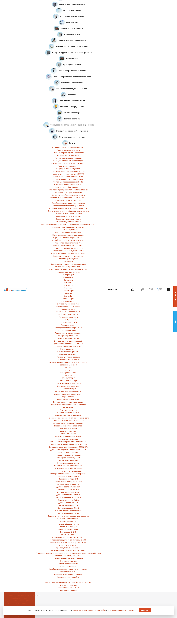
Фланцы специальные (68, 564)
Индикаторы (68, 298)
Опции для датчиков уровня (68, 169)
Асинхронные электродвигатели (68, 394)
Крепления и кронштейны (68, 577)
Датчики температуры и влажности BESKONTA (68, 447)
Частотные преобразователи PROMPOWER (68, 198)
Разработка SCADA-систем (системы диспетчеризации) (68, 582)
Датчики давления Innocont (68, 487)
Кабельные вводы (19, 593)
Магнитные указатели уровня (68, 216)
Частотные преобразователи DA (68, 192)
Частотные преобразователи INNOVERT (68, 171)
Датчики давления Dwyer (68, 513)
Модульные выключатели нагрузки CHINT (68, 542)
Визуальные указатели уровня (68, 222)
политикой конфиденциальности (120, 610)
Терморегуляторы (68, 389)
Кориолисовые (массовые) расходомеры (68, 264)
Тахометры (68, 285)
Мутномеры (68, 407)
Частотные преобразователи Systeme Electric (68, 190)
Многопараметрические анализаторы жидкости (68, 418)
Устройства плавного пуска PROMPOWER (68, 253)
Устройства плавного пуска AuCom (68, 245)
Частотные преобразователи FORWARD (68, 195)
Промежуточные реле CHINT (68, 548)
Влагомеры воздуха (68, 428)
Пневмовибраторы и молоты (68, 346)
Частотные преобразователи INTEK (68, 177)
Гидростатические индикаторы (68, 232)
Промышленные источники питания (68, 344)
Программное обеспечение (68, 312)
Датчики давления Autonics (68, 495)
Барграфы (68, 296)
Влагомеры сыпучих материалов (68, 426)
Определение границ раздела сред (68, 161)
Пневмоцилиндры (68, 349)
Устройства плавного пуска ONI (68, 243)
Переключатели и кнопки (68, 338)
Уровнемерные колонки (68, 166)
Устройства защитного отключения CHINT (68, 540)
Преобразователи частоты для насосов (68, 203)
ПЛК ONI (68, 370)
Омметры (68, 283)
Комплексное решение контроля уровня (68, 163)
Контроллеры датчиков (68, 336)
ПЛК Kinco (68, 375)
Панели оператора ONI (68, 479)
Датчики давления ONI (68, 505)
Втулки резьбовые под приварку (19, 601)
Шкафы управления (68, 585)
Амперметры (68, 275)
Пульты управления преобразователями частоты (68, 211)
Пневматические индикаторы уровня (68, 235)
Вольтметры (68, 277)
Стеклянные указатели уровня (68, 219)
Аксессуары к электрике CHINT (68, 556)
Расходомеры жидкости (68, 259)
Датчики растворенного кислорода (68, 402)
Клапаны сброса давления (68, 524)
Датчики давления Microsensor (68, 511)
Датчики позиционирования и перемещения (68, 362)
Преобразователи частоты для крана (68, 206)
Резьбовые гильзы (19, 598)
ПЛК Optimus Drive (68, 373)
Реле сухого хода (68, 325)
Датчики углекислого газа (68, 304)
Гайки (68, 580)
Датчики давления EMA (68, 503)
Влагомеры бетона (68, 431)
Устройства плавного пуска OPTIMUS (68, 251)
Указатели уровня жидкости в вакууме (68, 227)
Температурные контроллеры (68, 383)
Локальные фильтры (68, 527)
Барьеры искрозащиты (68, 330)
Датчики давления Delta (68, 500)
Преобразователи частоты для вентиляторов (68, 208)
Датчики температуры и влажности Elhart (68, 450)
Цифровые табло (68, 309)
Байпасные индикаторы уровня (68, 214)
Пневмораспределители (68, 354)
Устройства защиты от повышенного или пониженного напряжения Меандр (68, 553)
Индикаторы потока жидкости (68, 415)
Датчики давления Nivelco (68, 492)
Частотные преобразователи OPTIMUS (68, 179)
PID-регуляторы (68, 301)
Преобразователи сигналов (68, 306)
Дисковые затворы (68, 521)
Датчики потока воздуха (68, 359)
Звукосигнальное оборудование (68, 468)
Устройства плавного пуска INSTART (68, 237)
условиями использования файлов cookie (89, 610)
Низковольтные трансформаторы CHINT (68, 550)
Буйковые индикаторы (68, 230)
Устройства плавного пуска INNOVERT (68, 240)
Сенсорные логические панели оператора (68, 474)
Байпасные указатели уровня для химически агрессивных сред (68, 224)
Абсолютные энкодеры (68, 452)
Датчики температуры (68, 381)
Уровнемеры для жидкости (68, 150)
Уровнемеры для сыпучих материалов (68, 147)
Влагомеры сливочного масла (68, 436)
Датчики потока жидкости (68, 413)
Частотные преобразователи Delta (68, 182)
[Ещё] (122, 290)
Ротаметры (68, 261)
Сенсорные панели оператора (68, 471)
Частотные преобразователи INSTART (68, 174)
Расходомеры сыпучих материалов (68, 256)
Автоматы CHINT (68, 535)
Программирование (68, 590)
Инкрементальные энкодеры (68, 455)
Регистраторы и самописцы (68, 272)
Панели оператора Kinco (68, 476)
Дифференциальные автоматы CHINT (68, 537)
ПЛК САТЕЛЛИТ (68, 378)
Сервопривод (68, 397)
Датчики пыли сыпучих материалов (68, 423)
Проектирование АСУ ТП (68, 588)
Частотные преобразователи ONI (68, 184)
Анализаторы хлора (68, 410)
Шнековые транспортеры (68, 519)
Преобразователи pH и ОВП (68, 399)
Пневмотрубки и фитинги (68, 352)
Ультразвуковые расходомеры (68, 267)
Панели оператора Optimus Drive (68, 481)
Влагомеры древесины (68, 439)
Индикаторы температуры (68, 386)
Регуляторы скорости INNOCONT (68, 200)
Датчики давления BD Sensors (68, 497)
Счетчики (68, 288)
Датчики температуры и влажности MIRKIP (68, 442)
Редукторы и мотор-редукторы (68, 391)
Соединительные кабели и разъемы (68, 558)
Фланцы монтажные (68, 561)
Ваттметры (68, 280)
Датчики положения (68, 365)
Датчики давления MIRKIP (68, 484)
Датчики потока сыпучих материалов (68, 420)
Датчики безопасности (68, 460)
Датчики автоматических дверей (68, 341)
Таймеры (68, 293)
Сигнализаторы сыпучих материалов (68, 153)
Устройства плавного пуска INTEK (68, 248)
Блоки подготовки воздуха (68, 357)
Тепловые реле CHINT (68, 545)
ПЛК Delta (68, 367)
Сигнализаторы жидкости (68, 155)
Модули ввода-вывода (68, 314)
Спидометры (68, 291)
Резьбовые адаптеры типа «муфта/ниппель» (19, 595)
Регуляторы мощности (68, 317)
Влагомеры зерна (68, 434)
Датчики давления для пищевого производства (68, 516)
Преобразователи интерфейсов (68, 328)
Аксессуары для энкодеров (68, 458)
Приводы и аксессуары (68, 529)
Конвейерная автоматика (68, 463)
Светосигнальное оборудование (68, 466)
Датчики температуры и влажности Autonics (68, 444)
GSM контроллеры (68, 320)
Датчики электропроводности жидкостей (68, 405)
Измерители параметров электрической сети (68, 269)
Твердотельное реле (68, 322)
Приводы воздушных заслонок (68, 333)
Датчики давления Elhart (68, 508)
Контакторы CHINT (68, 532)
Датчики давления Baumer (68, 489)
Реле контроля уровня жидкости (68, 158)
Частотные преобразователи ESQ (68, 187)
